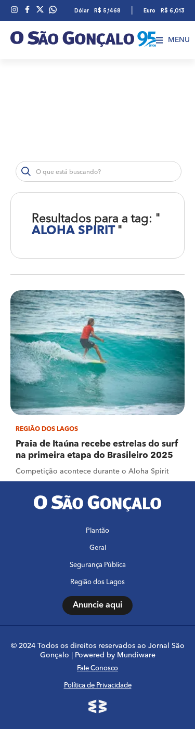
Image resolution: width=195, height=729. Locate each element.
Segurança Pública (98, 565)
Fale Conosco (97, 668)
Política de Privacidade (98, 685)
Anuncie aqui (97, 605)
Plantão (97, 531)
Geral (97, 548)
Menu (179, 40)
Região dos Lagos (97, 582)
